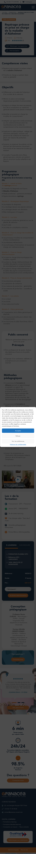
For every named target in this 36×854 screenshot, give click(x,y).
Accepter (18, 431)
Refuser (18, 436)
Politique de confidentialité (18, 444)
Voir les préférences (18, 441)
